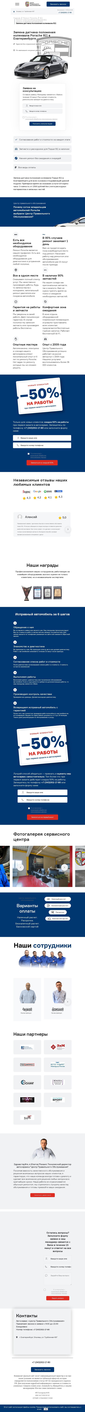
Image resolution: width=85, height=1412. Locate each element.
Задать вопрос (58, 1298)
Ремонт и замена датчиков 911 (29, 21)
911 (41, 18)
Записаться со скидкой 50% (42, 463)
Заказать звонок (58, 4)
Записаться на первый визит (42, 817)
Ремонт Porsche (30, 18)
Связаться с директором (42, 1195)
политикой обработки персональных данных (41, 119)
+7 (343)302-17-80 (65, 12)
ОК (46, 1409)
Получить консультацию (42, 124)
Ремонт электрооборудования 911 (31, 20)
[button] (68, 529)
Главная (16, 18)
